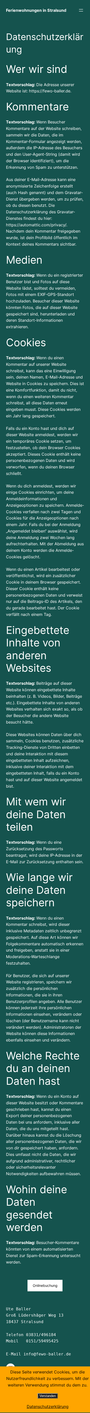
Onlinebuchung (45, 1285)
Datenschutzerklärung (47, 1406)
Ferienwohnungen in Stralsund (36, 10)
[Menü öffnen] (81, 10)
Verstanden (48, 1396)
